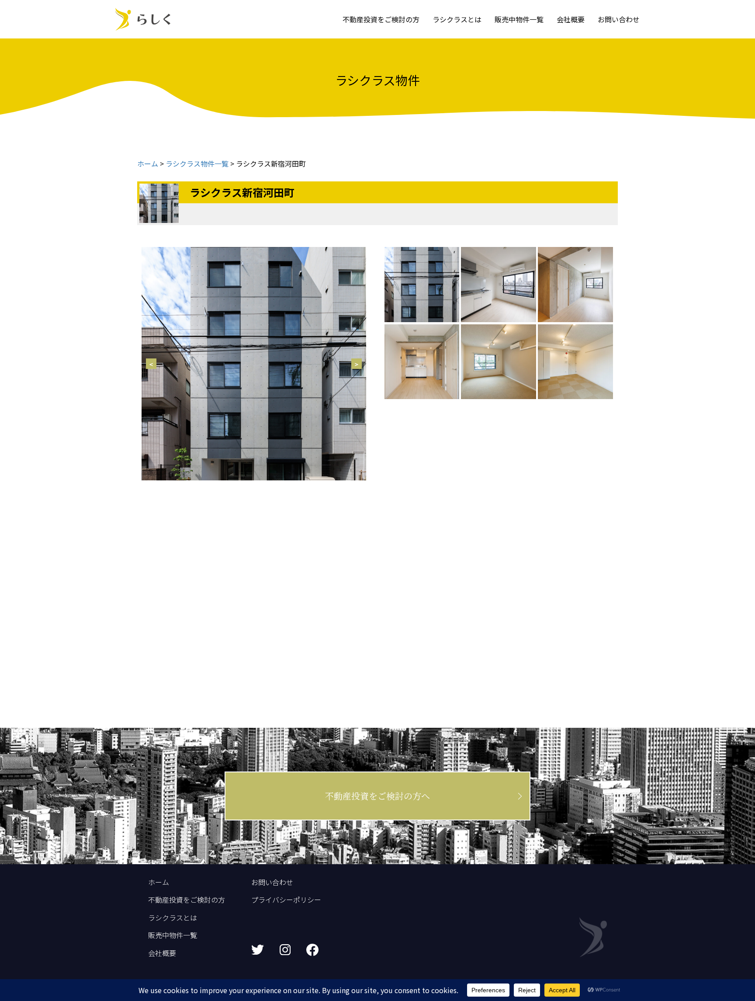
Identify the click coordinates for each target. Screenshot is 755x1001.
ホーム (158, 882)
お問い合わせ (619, 19)
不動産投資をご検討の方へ (377, 795)
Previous (151, 363)
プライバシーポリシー (286, 899)
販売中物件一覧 (519, 19)
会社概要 (571, 19)
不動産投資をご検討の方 (381, 19)
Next (356, 363)
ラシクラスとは (457, 19)
